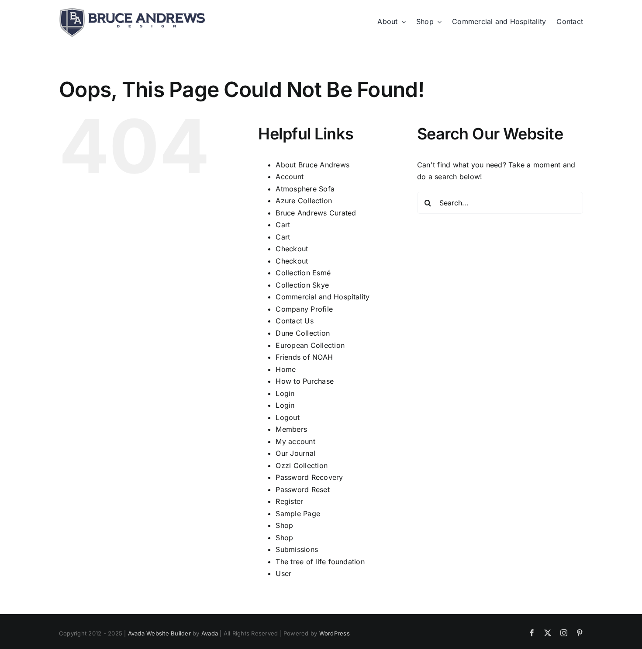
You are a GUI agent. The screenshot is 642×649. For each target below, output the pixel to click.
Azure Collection (304, 200)
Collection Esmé (303, 272)
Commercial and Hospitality (322, 296)
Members (291, 429)
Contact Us (294, 320)
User (283, 573)
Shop (284, 525)
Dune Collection (303, 333)
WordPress (334, 633)
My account (295, 441)
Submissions (297, 549)
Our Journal (295, 453)
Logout (287, 417)
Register (289, 501)
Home (286, 369)
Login (285, 393)
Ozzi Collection (302, 465)
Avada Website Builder (159, 633)
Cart (283, 224)
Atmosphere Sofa (305, 188)
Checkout (292, 248)
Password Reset (302, 489)
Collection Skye (302, 285)
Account (290, 176)
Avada (209, 633)
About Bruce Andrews (312, 164)
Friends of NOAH (304, 357)
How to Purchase (305, 381)
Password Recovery (309, 477)
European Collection (310, 345)
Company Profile (304, 309)
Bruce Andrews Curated (316, 212)
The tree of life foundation (320, 561)
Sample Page (298, 513)
